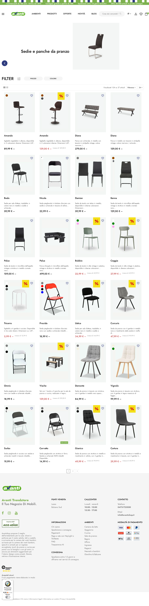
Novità (81, 13)
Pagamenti (55, 532)
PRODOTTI (52, 13)
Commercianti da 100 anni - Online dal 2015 (24, 3)
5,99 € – (9, 336)
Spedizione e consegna (61, 529)
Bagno (87, 539)
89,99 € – (9, 148)
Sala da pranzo (91, 536)
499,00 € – (46, 274)
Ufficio (87, 542)
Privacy (62, 599)
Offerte (67, 13)
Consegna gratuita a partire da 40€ (59, 3)
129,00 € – (117, 211)
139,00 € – (46, 148)
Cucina (87, 532)
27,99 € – (116, 274)
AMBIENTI (36, 13)
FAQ (53, 541)
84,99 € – (80, 399)
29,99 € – (116, 461)
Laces (53, 504)
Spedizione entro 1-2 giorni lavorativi (92, 3)
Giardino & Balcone (93, 554)
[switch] (7, 597)
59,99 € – (9, 211)
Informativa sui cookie (51, 599)
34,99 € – (80, 336)
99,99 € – (116, 399)
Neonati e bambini (92, 551)
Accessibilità (70, 599)
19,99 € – (9, 461)
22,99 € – (45, 211)
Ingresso (88, 545)
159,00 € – (117, 148)
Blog (94, 13)
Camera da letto (91, 526)
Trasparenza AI (57, 544)
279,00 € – (81, 148)
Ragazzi (88, 548)
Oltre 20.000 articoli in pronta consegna (127, 3)
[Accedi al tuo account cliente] (136, 14)
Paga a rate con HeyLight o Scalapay (62, 537)
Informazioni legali (35, 599)
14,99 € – (45, 461)
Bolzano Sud (56, 507)
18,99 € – (45, 336)
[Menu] (11, 581)
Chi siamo (55, 526)
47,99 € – (116, 336)
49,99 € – (80, 461)
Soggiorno (89, 529)
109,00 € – (10, 274)
